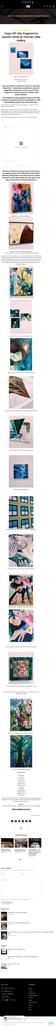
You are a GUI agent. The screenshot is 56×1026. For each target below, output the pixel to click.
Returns (30, 1000)
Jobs (30, 1007)
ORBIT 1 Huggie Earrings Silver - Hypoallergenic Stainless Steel (23, 956)
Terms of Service (33, 1002)
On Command (43, 1018)
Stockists (31, 998)
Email (23, 874)
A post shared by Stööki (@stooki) (21, 164)
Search (30, 988)
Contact (31, 990)
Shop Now (32, 1)
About (30, 1009)
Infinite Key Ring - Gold (13, 964)
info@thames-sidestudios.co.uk (21, 801)
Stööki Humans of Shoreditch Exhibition (17, 912)
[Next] (39, 849)
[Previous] (3, 849)
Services (31, 1005)
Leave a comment (35, 815)
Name (3, 874)
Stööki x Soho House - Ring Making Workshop (19, 922)
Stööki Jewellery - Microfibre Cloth (16, 949)
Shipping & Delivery (33, 995)
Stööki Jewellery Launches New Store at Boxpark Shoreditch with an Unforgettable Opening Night (30, 932)
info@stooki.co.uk (7, 991)
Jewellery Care (32, 993)
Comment (4, 880)
